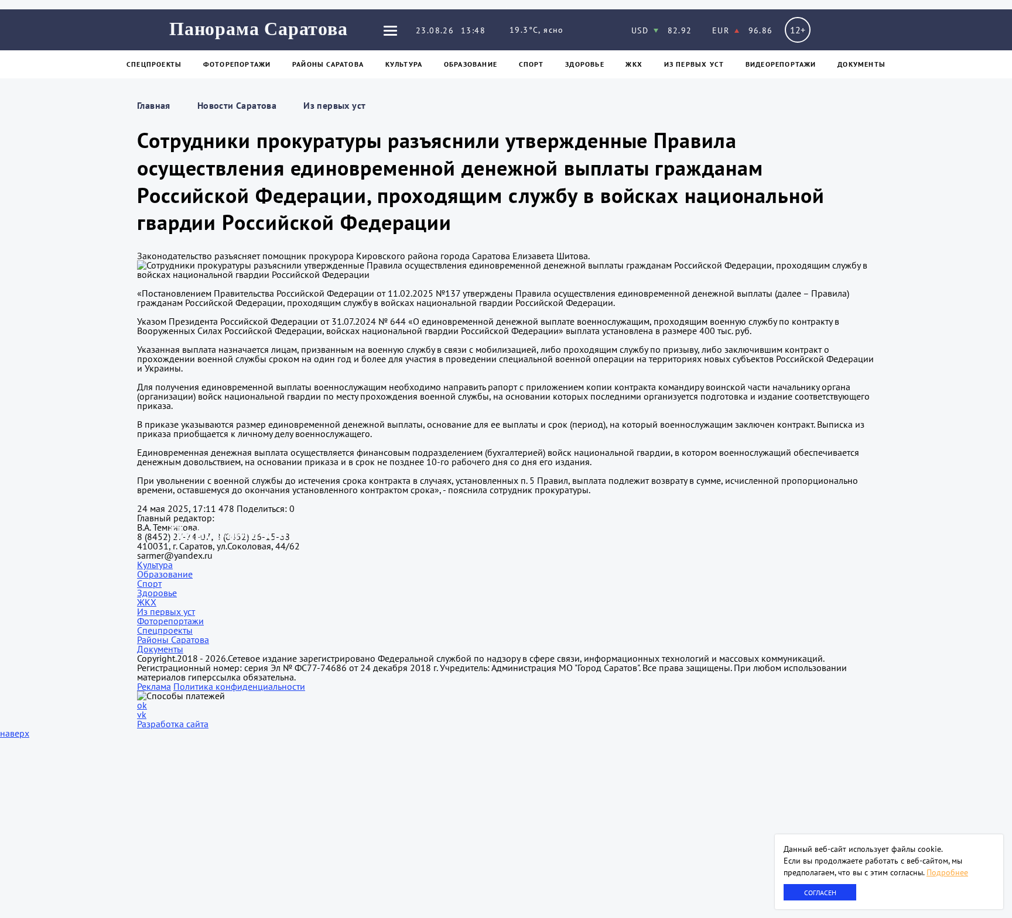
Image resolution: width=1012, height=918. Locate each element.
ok (142, 705)
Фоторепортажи (237, 64)
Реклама (154, 686)
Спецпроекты (154, 64)
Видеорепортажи (781, 64)
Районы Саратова (328, 64)
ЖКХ (633, 64)
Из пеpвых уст (694, 64)
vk (141, 714)
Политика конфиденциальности (239, 686)
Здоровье (584, 64)
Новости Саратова (236, 105)
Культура (404, 64)
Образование (470, 64)
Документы (861, 64)
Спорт (531, 64)
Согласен (820, 892)
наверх (14, 733)
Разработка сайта (172, 724)
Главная (153, 105)
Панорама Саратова (258, 28)
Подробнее (947, 872)
